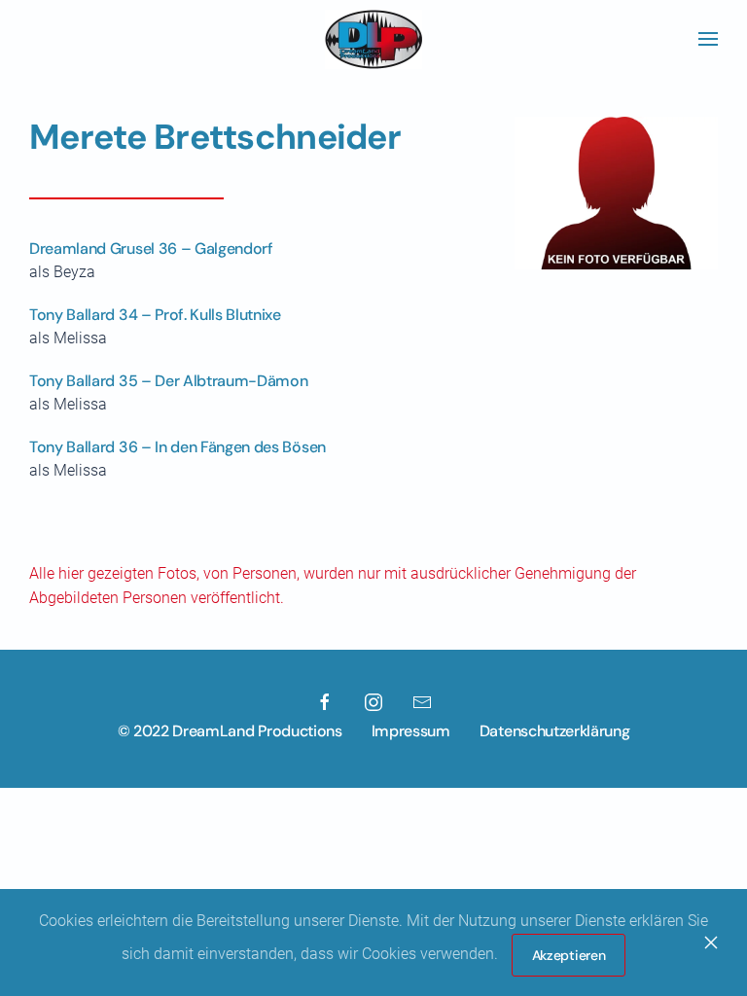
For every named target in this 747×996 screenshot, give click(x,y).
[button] (708, 39)
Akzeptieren (569, 955)
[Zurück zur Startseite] (373, 39)
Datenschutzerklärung (555, 731)
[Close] (711, 942)
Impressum (411, 731)
